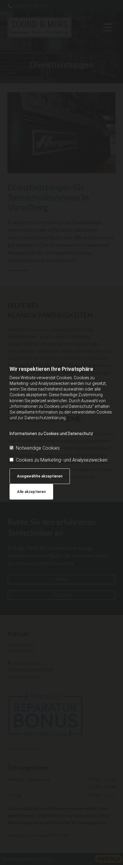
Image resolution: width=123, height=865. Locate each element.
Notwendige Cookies (38, 448)
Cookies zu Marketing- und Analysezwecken (61, 460)
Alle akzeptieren (31, 491)
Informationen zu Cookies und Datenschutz (51, 433)
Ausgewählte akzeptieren (39, 476)
